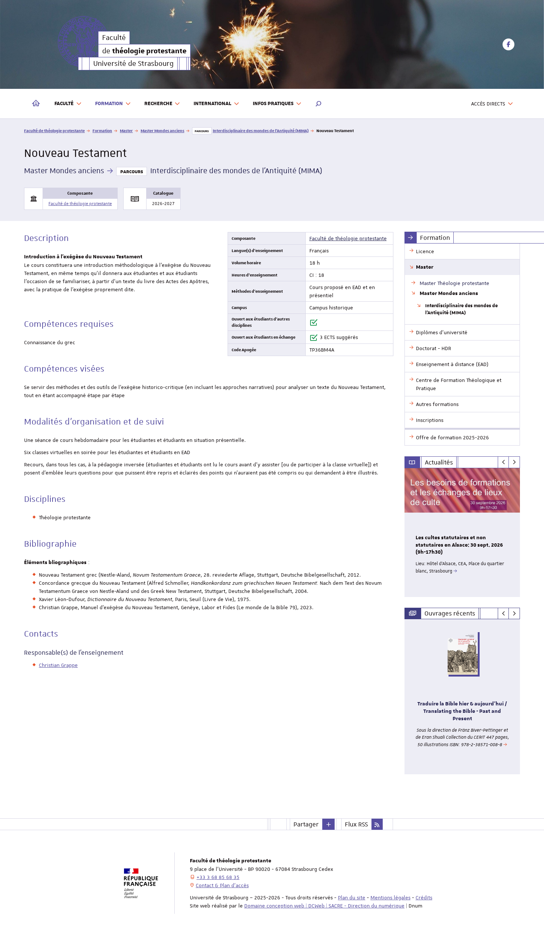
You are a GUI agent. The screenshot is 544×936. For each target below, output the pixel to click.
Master (126, 130)
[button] (318, 103)
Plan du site (351, 897)
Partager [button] (306, 824)
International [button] (212, 103)
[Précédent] (503, 462)
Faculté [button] (64, 103)
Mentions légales (390, 897)
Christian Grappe (58, 665)
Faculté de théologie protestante (54, 130)
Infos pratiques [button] (273, 103)
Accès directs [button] (488, 103)
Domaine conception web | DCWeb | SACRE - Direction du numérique (324, 905)
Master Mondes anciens (162, 130)
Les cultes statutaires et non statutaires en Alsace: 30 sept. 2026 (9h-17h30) (459, 545)
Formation (102, 130)
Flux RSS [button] (356, 824)
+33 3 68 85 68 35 (218, 877)
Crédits (424, 897)
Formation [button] (109, 103)
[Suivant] (514, 462)
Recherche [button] (158, 103)
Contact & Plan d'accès (222, 885)
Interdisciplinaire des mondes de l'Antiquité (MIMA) (261, 130)
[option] (462, 532)
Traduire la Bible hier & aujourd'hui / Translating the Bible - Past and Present (462, 711)
